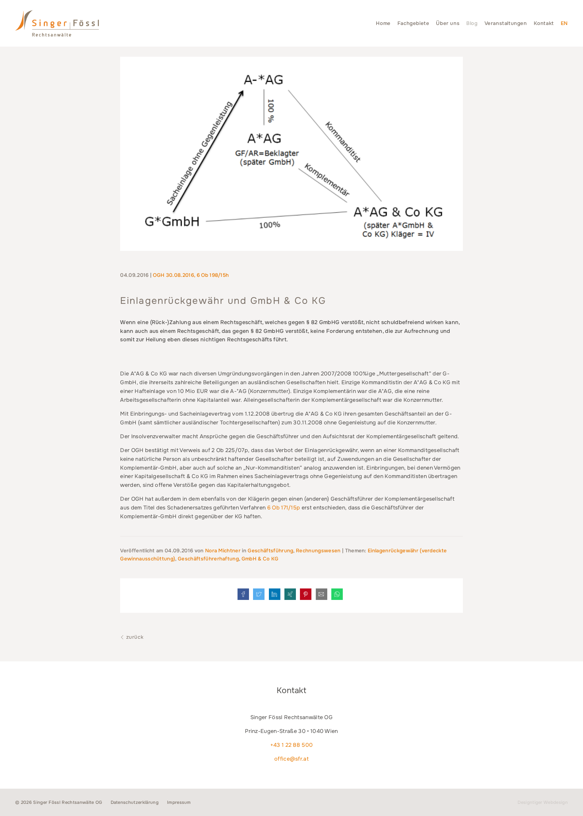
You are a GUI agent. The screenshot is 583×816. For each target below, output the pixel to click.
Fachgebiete (413, 23)
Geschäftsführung (270, 550)
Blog (471, 23)
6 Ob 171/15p (283, 507)
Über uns (448, 23)
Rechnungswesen (318, 550)
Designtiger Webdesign (543, 802)
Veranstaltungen (505, 23)
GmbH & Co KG (260, 558)
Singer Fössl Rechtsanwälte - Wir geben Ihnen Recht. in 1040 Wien (57, 23)
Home (383, 23)
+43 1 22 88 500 (291, 744)
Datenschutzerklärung (135, 802)
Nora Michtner (223, 550)
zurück (133, 637)
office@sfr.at (291, 758)
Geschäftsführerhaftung (208, 558)
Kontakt (544, 23)
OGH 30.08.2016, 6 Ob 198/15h (191, 275)
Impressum (179, 802)
